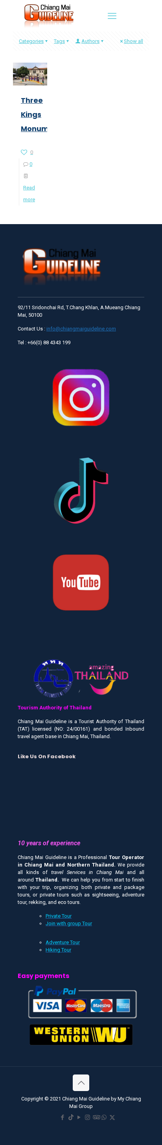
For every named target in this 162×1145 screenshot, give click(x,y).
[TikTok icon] (71, 1117)
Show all (133, 41)
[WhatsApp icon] (104, 1117)
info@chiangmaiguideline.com (81, 329)
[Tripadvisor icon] (96, 1117)
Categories (31, 41)
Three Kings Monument (41, 114)
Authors (90, 41)
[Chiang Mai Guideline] (48, 15)
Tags (59, 41)
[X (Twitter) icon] (112, 1117)
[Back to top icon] (81, 1082)
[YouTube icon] (79, 1117)
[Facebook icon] (63, 1117)
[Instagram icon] (87, 1117)
